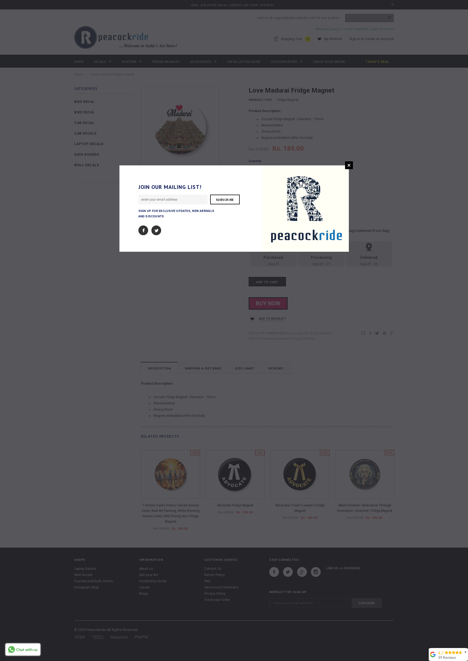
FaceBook (143, 230)
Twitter (156, 230)
